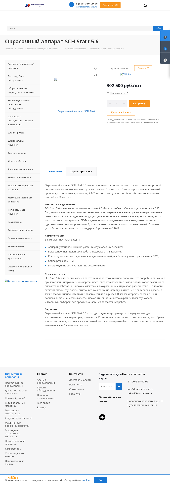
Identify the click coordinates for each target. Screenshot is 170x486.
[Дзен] (102, 417)
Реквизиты (76, 384)
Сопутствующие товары (14, 455)
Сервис (42, 374)
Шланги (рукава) (15, 398)
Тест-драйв (43, 402)
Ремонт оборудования (46, 389)
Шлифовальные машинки (15, 404)
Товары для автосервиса (12, 412)
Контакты (76, 374)
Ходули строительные (18, 418)
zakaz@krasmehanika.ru (141, 393)
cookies (86, 480)
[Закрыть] (21, 463)
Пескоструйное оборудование (14, 384)
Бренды (41, 407)
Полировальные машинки (15, 442)
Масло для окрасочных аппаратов (12, 433)
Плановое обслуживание (46, 396)
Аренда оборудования (46, 381)
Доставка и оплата (80, 379)
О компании (76, 389)
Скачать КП (143, 68)
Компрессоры (13, 448)
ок (100, 480)
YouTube (110, 409)
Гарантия (75, 393)
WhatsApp (102, 409)
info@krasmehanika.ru (86, 6)
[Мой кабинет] (145, 5)
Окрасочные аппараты (14, 375)
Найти (158, 28)
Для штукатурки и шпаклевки (16, 392)
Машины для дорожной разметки (17, 424)
